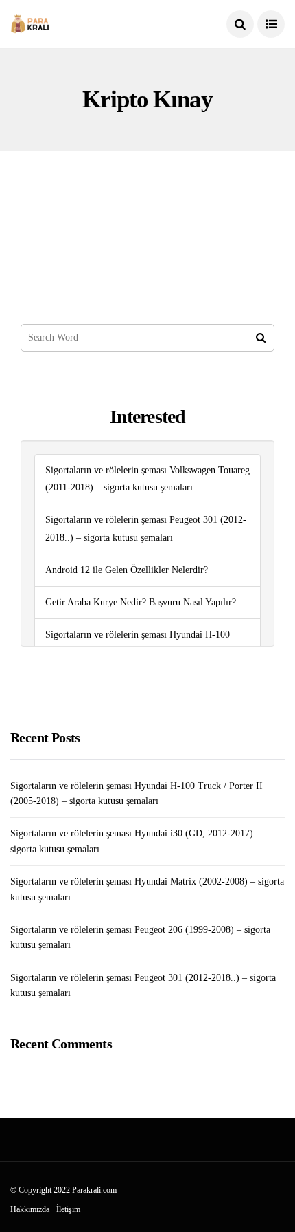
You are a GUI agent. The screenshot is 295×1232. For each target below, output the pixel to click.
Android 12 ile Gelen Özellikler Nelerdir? (126, 570)
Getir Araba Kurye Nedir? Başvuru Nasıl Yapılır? (140, 602)
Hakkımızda (29, 1209)
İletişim (68, 1209)
